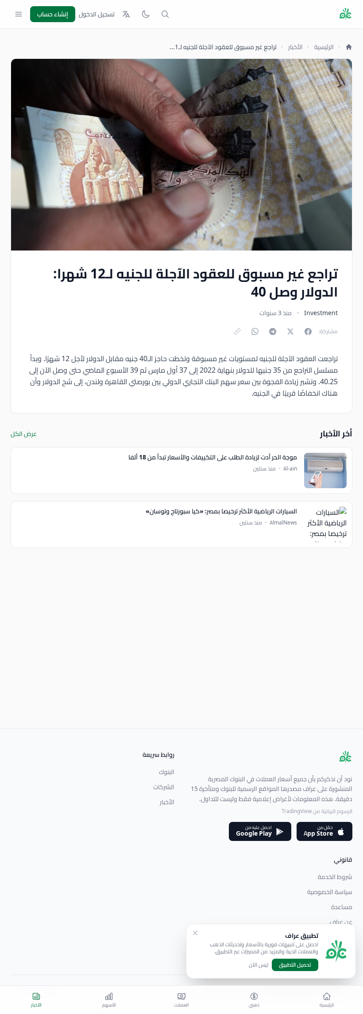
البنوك (166, 772)
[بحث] (165, 14)
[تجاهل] (195, 933)
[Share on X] (290, 331)
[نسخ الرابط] (237, 331)
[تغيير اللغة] (126, 14)
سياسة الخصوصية (329, 892)
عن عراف (341, 922)
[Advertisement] (181, 667)
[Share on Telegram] (273, 331)
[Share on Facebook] (308, 331)
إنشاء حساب (52, 14)
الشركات (163, 787)
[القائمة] (19, 14)
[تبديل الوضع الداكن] (146, 14)
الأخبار (295, 46)
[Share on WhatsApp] (255, 331)
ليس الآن (258, 964)
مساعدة (341, 907)
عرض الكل (24, 433)
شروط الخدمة (335, 877)
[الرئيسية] (348, 46)
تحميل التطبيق (295, 965)
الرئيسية (324, 46)
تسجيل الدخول (97, 14)
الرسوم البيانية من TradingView (317, 811)
